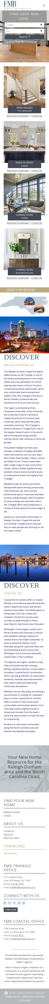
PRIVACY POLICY (13, 996)
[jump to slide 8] (25, 58)
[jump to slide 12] (33, 58)
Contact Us (9, 830)
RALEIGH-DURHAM (18, 116)
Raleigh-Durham (12, 812)
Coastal (7, 815)
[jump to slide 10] (29, 58)
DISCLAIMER (25, 1000)
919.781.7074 (17, 884)
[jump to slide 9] (27, 58)
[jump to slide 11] (31, 58)
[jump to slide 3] (16, 58)
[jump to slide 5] (20, 58)
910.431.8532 (17, 935)
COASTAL (36, 116)
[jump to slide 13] (35, 58)
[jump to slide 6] (22, 58)
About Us (8, 834)
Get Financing (10, 853)
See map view (13, 41)
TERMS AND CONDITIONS (33, 996)
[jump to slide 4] (18, 58)
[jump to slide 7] (24, 58)
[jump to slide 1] (13, 58)
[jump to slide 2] (14, 58)
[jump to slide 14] (36, 58)
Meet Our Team (11, 837)
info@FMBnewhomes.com (22, 887)
